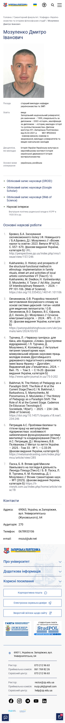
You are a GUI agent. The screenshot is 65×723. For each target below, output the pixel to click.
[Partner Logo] (12, 711)
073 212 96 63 (42, 665)
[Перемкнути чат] (5, 717)
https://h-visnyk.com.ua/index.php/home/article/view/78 (35, 487)
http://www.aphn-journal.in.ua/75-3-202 (33, 376)
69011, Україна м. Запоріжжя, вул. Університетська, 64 (33, 654)
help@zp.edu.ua (43, 690)
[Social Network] (11, 701)
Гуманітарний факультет (26, 17)
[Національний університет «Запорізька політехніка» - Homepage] (21, 550)
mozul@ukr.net (28, 538)
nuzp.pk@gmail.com (45, 686)
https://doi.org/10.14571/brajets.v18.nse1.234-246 (35, 417)
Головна (7, 17)
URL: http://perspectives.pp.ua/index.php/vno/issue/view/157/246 (34, 253)
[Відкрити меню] (59, 4)
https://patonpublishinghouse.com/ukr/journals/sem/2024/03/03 (35, 329)
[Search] (52, 5)
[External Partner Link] (17, 628)
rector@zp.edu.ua (44, 682)
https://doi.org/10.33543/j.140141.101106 (35, 292)
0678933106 (26, 531)
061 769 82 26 (42, 669)
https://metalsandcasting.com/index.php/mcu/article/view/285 (35, 456)
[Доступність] (44, 4)
